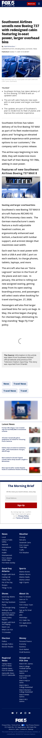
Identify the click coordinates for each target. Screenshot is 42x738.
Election (6, 638)
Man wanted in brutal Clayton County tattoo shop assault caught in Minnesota (15, 459)
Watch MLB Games (23, 672)
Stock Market (24, 649)
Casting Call (6, 577)
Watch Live (31, 4)
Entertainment (7, 555)
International (6, 547)
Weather (23, 534)
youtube (12, 713)
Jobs (20, 615)
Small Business (24, 652)
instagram (25, 713)
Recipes (4, 585)
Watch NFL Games (26, 664)
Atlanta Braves (24, 572)
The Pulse (5, 599)
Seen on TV (23, 599)
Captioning (23, 626)
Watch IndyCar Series (24, 681)
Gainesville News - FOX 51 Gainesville (8, 674)
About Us (24, 593)
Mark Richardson (9, 46)
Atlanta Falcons (24, 574)
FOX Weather (24, 553)
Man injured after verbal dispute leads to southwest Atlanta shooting (14, 469)
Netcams (22, 540)
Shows (5, 593)
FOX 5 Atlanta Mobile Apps (7, 559)
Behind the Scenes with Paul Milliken (8, 614)
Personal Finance (25, 641)
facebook (17, 713)
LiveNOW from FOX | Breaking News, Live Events (17, 49)
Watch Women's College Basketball (26, 691)
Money (22, 638)
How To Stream (25, 597)
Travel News (20, 383)
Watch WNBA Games (24, 696)
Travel (23, 390)
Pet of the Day (7, 582)
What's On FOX (7, 630)
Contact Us (23, 607)
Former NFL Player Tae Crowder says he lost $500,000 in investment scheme (14, 429)
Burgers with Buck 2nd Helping (8, 623)
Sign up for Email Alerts (25, 611)
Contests (22, 602)
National (5, 544)
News (35, 49)
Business (22, 647)
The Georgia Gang (8, 607)
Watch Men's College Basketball (26, 686)
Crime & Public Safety (7, 541)
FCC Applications (25, 623)
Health (4, 553)
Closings (22, 537)
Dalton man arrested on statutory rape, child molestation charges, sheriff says (14, 449)
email (29, 713)
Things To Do (7, 588)
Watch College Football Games (25, 667)
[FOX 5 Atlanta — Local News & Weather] (8, 3)
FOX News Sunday (8, 563)
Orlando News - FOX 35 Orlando (7, 669)
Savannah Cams (25, 542)
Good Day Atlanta (7, 569)
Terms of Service (22, 518)
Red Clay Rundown (8, 602)
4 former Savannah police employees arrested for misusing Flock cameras (13, 439)
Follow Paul (6, 580)
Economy (22, 644)
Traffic (21, 550)
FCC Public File (24, 620)
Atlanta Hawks (24, 577)
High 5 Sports (24, 582)
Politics (4, 550)
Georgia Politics (7, 644)
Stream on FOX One (24, 659)
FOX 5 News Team (26, 605)
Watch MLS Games (23, 700)
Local (4, 537)
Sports (22, 568)
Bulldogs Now (7, 610)
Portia (4, 605)
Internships (23, 617)
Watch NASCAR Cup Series (24, 677)
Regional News (6, 659)
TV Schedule (6, 632)
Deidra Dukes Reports (7, 618)
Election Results (7, 647)
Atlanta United (24, 580)
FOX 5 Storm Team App (24, 546)
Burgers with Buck (8, 574)
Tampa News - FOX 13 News (7, 665)
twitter (21, 713)
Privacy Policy (23, 516)
